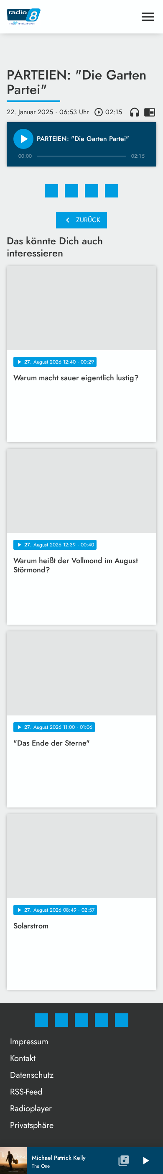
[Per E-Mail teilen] (111, 190)
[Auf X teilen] (71, 190)
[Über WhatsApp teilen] (91, 190)
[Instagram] (61, 1020)
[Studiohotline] (101, 1020)
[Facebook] (41, 1020)
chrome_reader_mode (149, 112)
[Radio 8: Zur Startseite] (71, 16)
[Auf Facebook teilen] (51, 190)
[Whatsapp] (81, 1020)
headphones (134, 112)
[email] (121, 1020)
